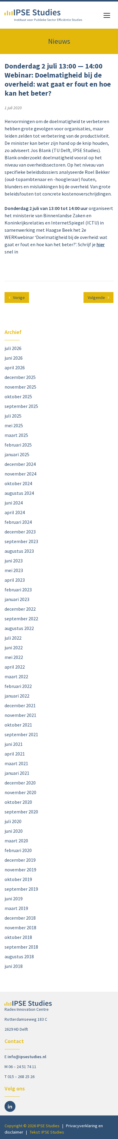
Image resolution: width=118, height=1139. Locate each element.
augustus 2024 (19, 493)
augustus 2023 (19, 551)
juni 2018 (14, 966)
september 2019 (21, 889)
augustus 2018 (19, 956)
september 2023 (21, 541)
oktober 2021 (18, 725)
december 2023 (20, 532)
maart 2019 (16, 908)
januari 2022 (17, 696)
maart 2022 (16, 676)
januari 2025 (17, 454)
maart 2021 (16, 763)
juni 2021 (14, 744)
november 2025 (20, 387)
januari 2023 (17, 599)
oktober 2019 (18, 879)
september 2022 (21, 619)
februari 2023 (18, 590)
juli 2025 (13, 416)
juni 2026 (14, 358)
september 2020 (21, 812)
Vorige (18, 297)
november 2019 (20, 870)
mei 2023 (14, 570)
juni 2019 (14, 899)
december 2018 (20, 918)
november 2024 (20, 474)
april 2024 (15, 512)
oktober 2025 (18, 396)
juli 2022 (13, 638)
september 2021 (21, 734)
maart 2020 (16, 841)
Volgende (97, 297)
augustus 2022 (19, 628)
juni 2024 (14, 503)
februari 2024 (18, 522)
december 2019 (20, 860)
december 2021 (20, 705)
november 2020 (20, 792)
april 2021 (15, 754)
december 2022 (20, 609)
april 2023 (15, 580)
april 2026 (15, 367)
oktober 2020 (18, 802)
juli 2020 (13, 821)
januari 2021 (17, 773)
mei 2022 (14, 657)
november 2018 (20, 927)
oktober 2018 (18, 937)
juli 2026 (13, 348)
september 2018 (21, 947)
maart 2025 (16, 435)
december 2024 (20, 464)
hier (101, 244)
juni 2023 (14, 561)
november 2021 (20, 715)
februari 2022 (18, 686)
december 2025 (20, 377)
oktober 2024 (18, 483)
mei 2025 (14, 425)
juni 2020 (14, 831)
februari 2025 (18, 445)
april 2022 (15, 667)
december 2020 (20, 783)
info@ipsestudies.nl (27, 1056)
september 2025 (21, 406)
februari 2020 (18, 850)
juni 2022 (14, 647)
